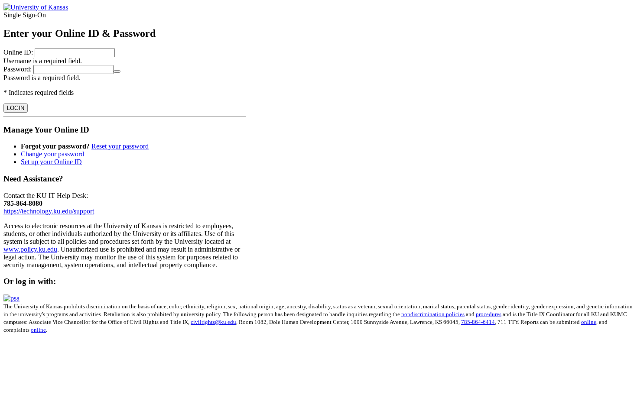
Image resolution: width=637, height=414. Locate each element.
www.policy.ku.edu (30, 249)
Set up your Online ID (51, 161)
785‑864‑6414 (478, 322)
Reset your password (120, 146)
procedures (488, 314)
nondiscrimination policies (433, 314)
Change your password (52, 154)
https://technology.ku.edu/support (48, 211)
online (588, 322)
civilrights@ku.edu (213, 322)
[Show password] (117, 71)
